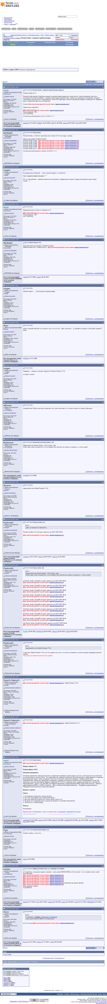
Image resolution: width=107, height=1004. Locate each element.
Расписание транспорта (65, 29)
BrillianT (39, 123)
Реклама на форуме (101, 1003)
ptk (79, 820)
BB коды (5, 977)
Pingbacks (6, 984)
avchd (5, 954)
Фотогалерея (8, 17)
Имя (57, 35)
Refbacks (5, 985)
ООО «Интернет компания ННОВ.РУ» (88, 1001)
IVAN (52, 123)
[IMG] (4, 980)
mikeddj (25, 277)
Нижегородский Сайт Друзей (88, 994)
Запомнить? (74, 35)
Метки (5, 952)
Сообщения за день (50, 42)
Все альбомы (31, 42)
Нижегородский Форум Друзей (19, 35)
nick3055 (67, 820)
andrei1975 (26, 820)
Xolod (67, 631)
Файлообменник (9, 21)
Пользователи (69, 44)
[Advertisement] (41, 52)
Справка (66, 994)
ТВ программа (40, 29)
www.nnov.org (6, 29)
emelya (39, 942)
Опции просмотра (98, 84)
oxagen (65, 123)
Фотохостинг (8, 22)
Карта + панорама (10, 24)
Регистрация (74, 39)
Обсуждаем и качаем (33, 35)
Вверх (104, 994)
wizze (25, 822)
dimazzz (40, 557)
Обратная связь (74, 994)
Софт (42, 35)
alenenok (26, 123)
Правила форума (13, 42)
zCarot (105, 1000)
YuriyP (76, 902)
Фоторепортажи (22, 29)
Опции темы (88, 84)
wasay (64, 902)
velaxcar (54, 557)
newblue (9, 954)
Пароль (58, 37)
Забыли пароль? (60, 39)
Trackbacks (6, 982)
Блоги (14, 29)
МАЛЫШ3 (90, 902)
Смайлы (5, 979)
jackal (25, 859)
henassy (41, 820)
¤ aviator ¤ (26, 557)
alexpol (25, 902)
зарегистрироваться (62, 104)
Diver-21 (25, 942)
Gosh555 (26, 475)
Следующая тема (59, 958)
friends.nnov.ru (103, 1001)
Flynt (37, 902)
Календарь (60, 994)
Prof (77, 123)
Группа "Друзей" (51, 29)
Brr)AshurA (40, 631)
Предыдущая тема (48, 958)
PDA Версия (8, 19)
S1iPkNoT (26, 358)
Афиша (31, 29)
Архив (100, 994)
